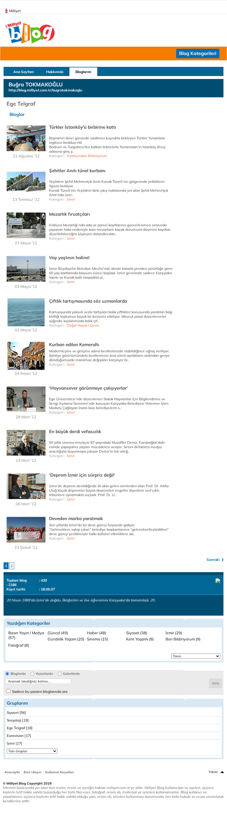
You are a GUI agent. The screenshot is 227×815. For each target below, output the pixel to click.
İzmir (71, 199)
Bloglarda (18, 674)
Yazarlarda (44, 674)
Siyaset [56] (16, 712)
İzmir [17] (14, 743)
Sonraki (213, 559)
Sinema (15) (97, 639)
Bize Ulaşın (32, 772)
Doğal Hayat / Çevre (83, 325)
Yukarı (213, 772)
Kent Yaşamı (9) (140, 639)
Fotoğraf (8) (18, 645)
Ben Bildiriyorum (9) (183, 639)
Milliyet (15, 11)
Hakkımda (54, 72)
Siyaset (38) (136, 632)
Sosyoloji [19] (18, 720)
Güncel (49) (58, 632)
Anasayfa (12, 772)
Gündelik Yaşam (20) (66, 639)
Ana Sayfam (23, 72)
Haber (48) (96, 632)
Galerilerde (71, 674)
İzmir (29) (174, 632)
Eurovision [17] (19, 735)
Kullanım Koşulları (59, 772)
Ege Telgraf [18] (20, 728)
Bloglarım (83, 72)
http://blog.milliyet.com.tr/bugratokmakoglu (45, 90)
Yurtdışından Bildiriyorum (87, 156)
